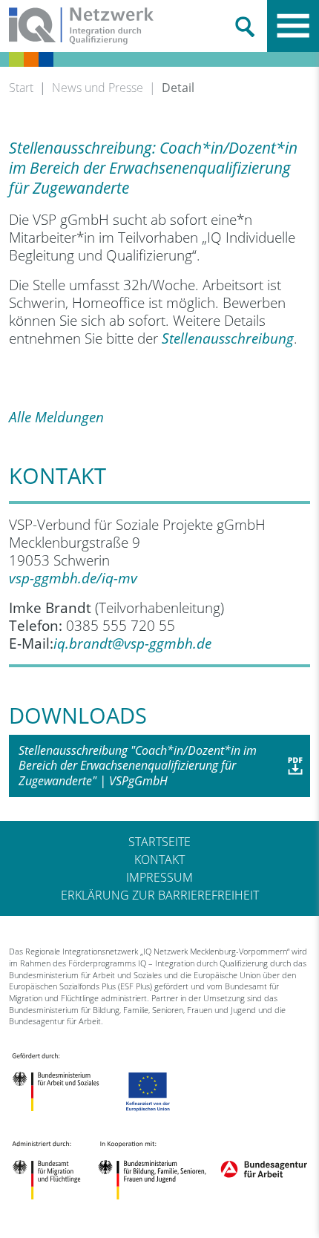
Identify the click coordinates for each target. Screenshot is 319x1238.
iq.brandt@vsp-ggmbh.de (132, 643)
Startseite (159, 841)
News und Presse (97, 87)
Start (21, 87)
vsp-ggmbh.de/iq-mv (73, 578)
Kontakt (159, 859)
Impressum (159, 877)
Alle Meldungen (56, 417)
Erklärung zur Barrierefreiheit (160, 895)
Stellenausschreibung (228, 338)
